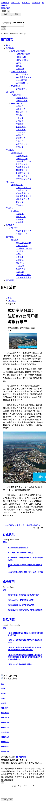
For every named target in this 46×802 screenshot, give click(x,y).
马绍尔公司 (21, 130)
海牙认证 (10, 182)
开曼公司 (20, 118)
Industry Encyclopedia (12, 625)
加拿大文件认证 (22, 199)
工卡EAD (20, 69)
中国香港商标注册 (23, 161)
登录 (3, 8)
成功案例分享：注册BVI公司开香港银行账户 (23, 595)
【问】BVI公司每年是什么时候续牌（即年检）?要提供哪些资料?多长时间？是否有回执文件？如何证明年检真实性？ (25, 657)
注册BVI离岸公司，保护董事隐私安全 (21, 605)
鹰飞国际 (7, 39)
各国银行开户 (21, 234)
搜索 (3, 28)
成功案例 (9, 581)
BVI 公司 (12, 301)
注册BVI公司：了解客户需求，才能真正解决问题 (25, 610)
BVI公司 (19, 115)
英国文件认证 (21, 191)
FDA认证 (20, 205)
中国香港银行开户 (23, 231)
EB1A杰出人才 (22, 74)
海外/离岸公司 (17, 103)
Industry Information (11, 540)
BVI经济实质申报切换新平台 (18, 548)
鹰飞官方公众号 (10, 676)
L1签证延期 (21, 57)
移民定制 (15, 3)
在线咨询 (36, 3)
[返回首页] (3, 19)
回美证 (19, 66)
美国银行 (10, 225)
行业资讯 (9, 534)
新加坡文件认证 (22, 193)
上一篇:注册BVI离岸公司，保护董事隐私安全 (22, 525)
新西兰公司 (21, 132)
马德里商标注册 (22, 167)
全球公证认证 (17, 185)
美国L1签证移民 (18, 51)
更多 (5, 542)
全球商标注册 (17, 153)
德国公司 (20, 135)
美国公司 (20, 106)
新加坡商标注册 (22, 173)
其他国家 (20, 222)
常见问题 (9, 619)
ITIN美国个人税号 (23, 278)
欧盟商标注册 (21, 164)
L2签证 (19, 63)
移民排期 (26, 3)
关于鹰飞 (5, 3)
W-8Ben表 (20, 266)
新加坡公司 (21, 124)
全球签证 (10, 208)
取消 (5, 14)
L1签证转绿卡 (22, 60)
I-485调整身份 (22, 83)
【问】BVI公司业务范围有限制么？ (20, 664)
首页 (8, 45)
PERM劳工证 (21, 80)
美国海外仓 (21, 269)
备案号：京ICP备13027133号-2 (14, 766)
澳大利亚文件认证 (23, 196)
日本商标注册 (21, 176)
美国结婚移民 (17, 86)
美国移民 (10, 48)
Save (10, 800)
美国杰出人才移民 (18, 72)
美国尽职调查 (21, 246)
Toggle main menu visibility (15, 34)
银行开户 (15, 228)
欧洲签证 (20, 220)
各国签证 (15, 211)
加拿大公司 (21, 109)
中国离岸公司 (17, 95)
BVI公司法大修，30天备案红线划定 (20, 553)
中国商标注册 (21, 159)
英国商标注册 (21, 170)
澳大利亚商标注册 (23, 179)
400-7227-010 (20, 757)
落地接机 (20, 260)
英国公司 (20, 121)
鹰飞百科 (10, 280)
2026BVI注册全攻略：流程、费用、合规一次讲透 (25, 572)
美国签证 (20, 214)
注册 (8, 8)
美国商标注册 (21, 156)
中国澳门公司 (21, 101)
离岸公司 (10, 92)
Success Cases (8, 587)
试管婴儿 (20, 263)
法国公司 (20, 147)
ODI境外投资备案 (23, 275)
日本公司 (20, 141)
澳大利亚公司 (21, 112)
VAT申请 (19, 251)
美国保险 (20, 272)
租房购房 (20, 257)
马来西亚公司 (21, 144)
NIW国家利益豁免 (23, 77)
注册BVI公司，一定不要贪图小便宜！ (21, 600)
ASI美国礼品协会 (23, 243)
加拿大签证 (21, 217)
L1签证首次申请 (23, 54)
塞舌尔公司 (21, 127)
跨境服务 (10, 237)
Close (4, 800)
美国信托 (20, 254)
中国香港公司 (21, 98)
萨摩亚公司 (21, 138)
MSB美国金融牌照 (24, 249)
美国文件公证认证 (23, 188)
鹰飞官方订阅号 (10, 679)
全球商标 (10, 150)
